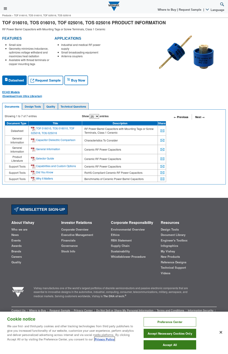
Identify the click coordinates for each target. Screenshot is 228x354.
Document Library (173, 235)
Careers (16, 257)
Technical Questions (73, 106)
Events (16, 240)
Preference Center (169, 322)
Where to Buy (167, 9)
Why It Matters (44, 178)
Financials (68, 240)
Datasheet (16, 80)
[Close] (221, 332)
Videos (165, 273)
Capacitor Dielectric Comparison (55, 140)
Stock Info (68, 251)
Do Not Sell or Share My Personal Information (125, 310)
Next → (200, 117)
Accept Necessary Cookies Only (170, 333)
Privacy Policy (104, 339)
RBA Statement (121, 240)
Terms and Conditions (171, 310)
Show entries (95, 116)
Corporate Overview (74, 229)
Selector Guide (44, 158)
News (15, 235)
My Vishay (168, 251)
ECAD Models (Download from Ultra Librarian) (22, 94)
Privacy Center (84, 310)
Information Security (201, 310)
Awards (16, 246)
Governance (69, 246)
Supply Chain (120, 246)
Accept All (170, 345)
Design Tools (33, 106)
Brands (16, 251)
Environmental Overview (128, 229)
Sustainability (120, 251)
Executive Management (77, 235)
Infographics (169, 246)
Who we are (19, 229)
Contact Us (18, 310)
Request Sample (47, 80)
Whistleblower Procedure (128, 257)
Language (217, 10)
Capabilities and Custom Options (55, 166)
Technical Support (173, 268)
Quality (50, 106)
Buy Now (77, 80)
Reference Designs (173, 262)
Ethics (115, 235)
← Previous (181, 117)
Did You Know (44, 172)
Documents (12, 106)
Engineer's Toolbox (174, 240)
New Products (170, 257)
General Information (47, 149)
